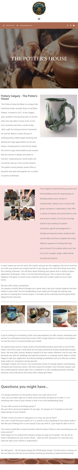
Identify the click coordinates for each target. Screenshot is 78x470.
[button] (39, 18)
